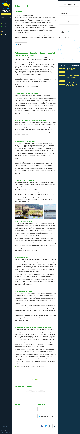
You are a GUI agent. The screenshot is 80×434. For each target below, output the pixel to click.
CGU (6, 426)
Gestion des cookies (3, 429)
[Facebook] (42, 426)
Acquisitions (4, 31)
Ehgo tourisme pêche (22, 2)
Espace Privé (6, 430)
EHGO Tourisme (5, 26)
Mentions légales (3, 426)
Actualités (4, 34)
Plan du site (2, 430)
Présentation (5, 21)
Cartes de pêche (5, 23)
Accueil (16, 2)
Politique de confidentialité (4, 427)
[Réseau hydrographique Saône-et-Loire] (30, 394)
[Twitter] (46, 426)
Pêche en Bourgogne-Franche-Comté (34, 2)
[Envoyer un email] (50, 426)
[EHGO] (6, 6)
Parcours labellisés (6, 29)
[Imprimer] (54, 426)
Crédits (8, 429)
